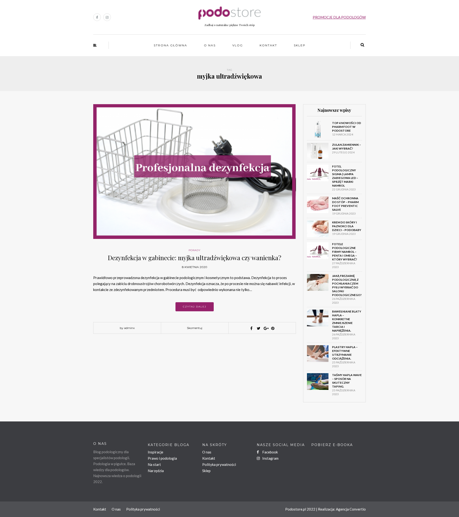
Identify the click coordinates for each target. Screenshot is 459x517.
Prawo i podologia (162, 458)
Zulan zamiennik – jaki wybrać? (346, 146)
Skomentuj (194, 328)
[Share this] (251, 328)
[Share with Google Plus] (266, 328)
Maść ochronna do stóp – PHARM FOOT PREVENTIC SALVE (345, 203)
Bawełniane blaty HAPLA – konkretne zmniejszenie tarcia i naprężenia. (346, 321)
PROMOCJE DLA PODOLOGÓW (339, 17)
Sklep (300, 45)
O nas (210, 45)
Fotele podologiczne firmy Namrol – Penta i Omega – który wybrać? (344, 251)
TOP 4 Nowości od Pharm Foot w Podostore (346, 126)
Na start (154, 464)
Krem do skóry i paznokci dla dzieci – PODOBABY (346, 226)
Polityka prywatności (219, 464)
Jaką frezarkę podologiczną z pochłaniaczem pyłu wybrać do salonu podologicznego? (347, 285)
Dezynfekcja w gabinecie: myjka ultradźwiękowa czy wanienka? (194, 257)
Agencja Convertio (351, 509)
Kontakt (268, 45)
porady (195, 250)
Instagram (270, 458)
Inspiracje (155, 452)
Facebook (270, 452)
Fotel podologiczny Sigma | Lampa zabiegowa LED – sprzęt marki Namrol (345, 176)
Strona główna (170, 45)
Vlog (237, 45)
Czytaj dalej (194, 306)
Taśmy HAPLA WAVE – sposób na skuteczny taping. (347, 380)
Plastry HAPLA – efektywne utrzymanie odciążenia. (345, 352)
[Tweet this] (258, 328)
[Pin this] (273, 328)
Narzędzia (156, 471)
